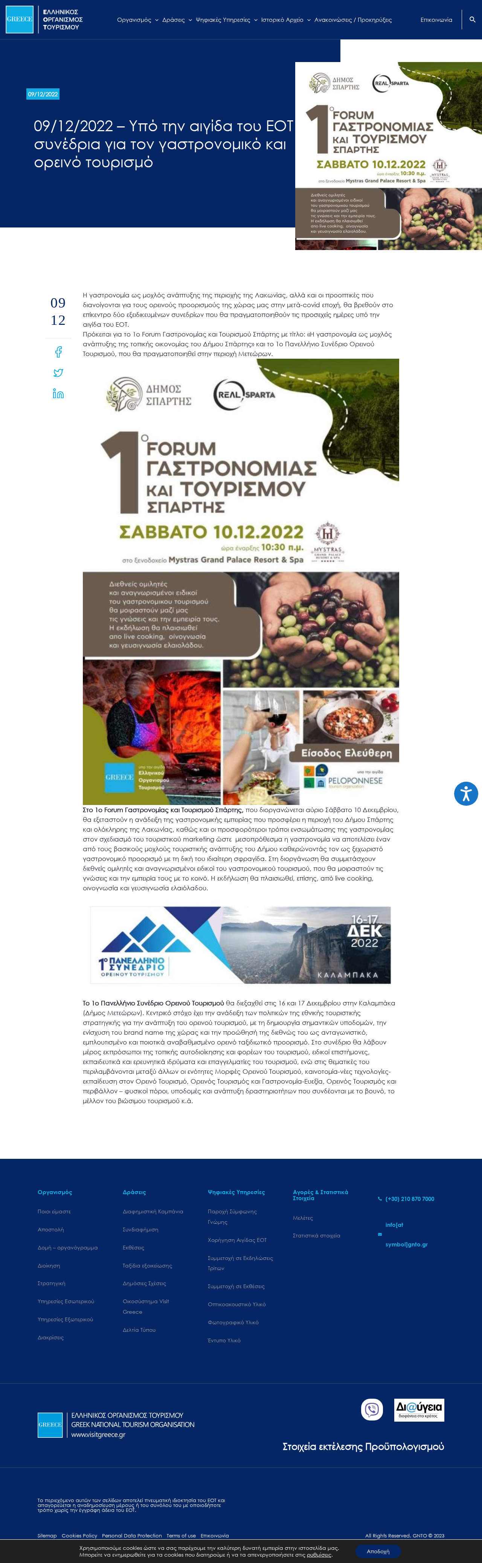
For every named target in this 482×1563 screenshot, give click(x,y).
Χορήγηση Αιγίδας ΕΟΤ (237, 1239)
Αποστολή (51, 1229)
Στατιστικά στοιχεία (316, 1235)
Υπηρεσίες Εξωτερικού (65, 1319)
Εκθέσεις (133, 1247)
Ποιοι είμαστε (54, 1211)
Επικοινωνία (215, 1536)
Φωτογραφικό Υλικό (233, 1322)
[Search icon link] (473, 20)
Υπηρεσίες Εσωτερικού (66, 1301)
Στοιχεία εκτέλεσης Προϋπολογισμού (363, 1446)
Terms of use (181, 1536)
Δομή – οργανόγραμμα (68, 1247)
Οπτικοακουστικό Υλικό (237, 1304)
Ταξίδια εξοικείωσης (147, 1265)
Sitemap (47, 1536)
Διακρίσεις (51, 1337)
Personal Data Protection (132, 1536)
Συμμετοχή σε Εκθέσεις (236, 1286)
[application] (155, 19)
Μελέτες (303, 1217)
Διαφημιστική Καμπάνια (153, 1211)
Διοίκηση (49, 1265)
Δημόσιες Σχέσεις (144, 1283)
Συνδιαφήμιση (141, 1229)
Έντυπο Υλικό (224, 1340)
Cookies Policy (79, 1536)
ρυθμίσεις (319, 1554)
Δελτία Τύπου (139, 1329)
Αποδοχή (378, 1551)
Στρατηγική (52, 1283)
